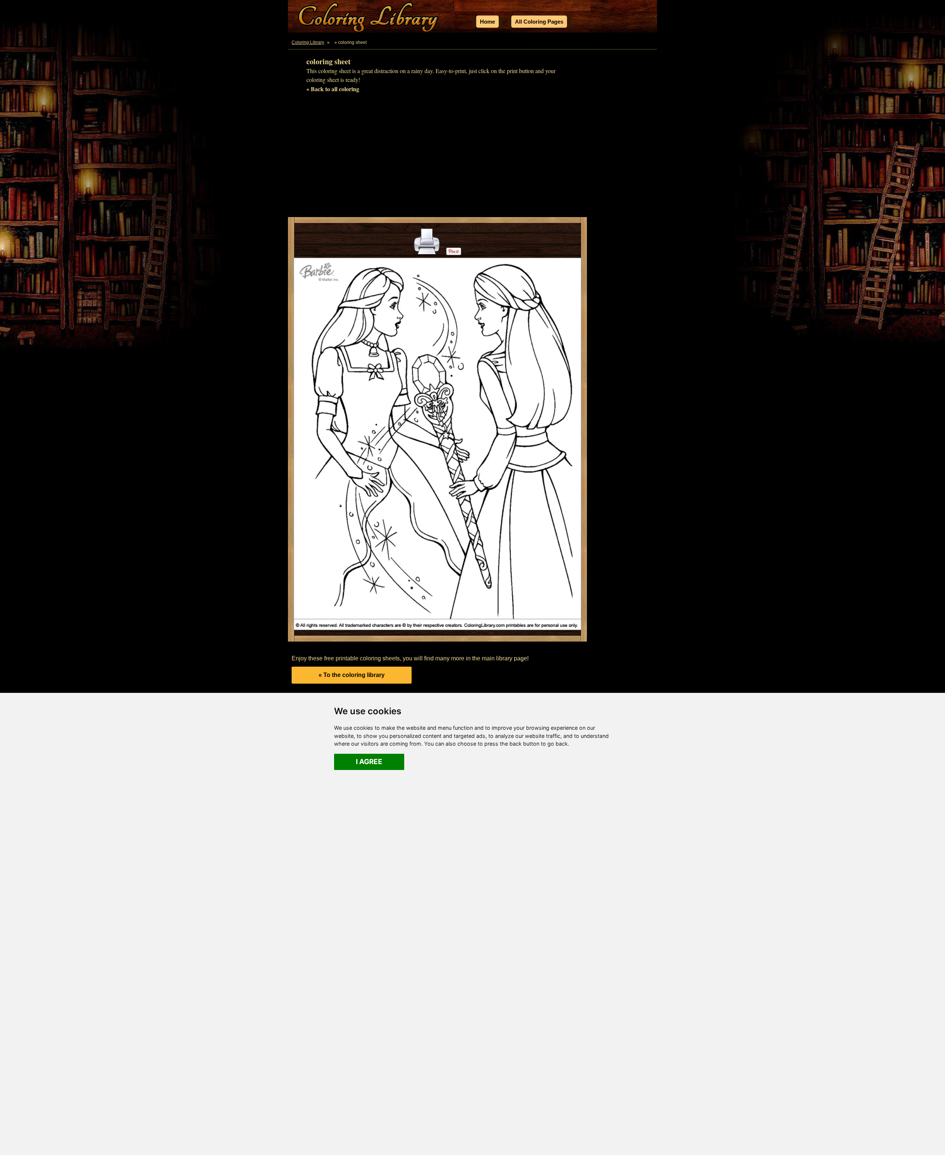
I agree (369, 761)
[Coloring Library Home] (369, 18)
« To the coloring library (352, 675)
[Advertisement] (472, 158)
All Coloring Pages (539, 21)
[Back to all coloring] (332, 42)
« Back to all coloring (332, 89)
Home (487, 21)
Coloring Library (308, 42)
